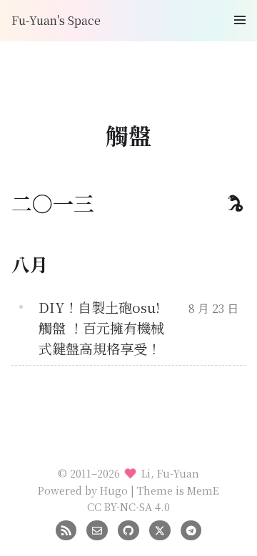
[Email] (96, 528)
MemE (203, 490)
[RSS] (66, 528)
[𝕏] (159, 528)
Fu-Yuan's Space (56, 20)
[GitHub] (128, 528)
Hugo (114, 490)
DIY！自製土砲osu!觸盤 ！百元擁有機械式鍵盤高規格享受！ (101, 327)
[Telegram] (191, 528)
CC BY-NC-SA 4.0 (128, 506)
